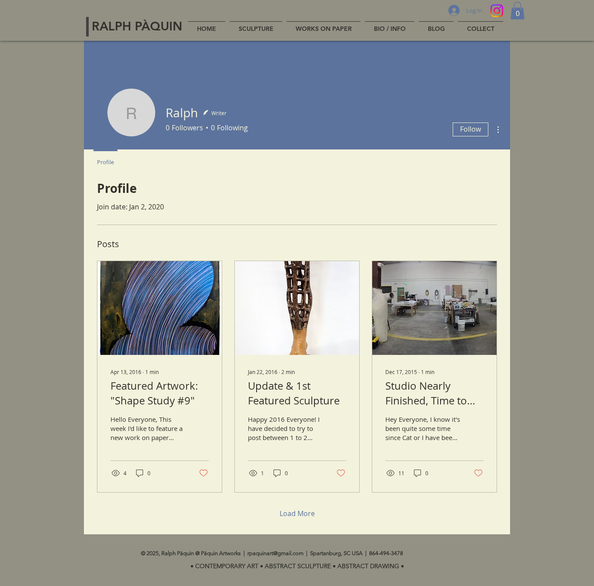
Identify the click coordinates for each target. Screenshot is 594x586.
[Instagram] (496, 10)
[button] (517, 11)
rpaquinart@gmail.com (275, 553)
